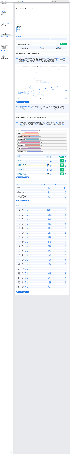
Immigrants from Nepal (20, 173)
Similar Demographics (20, 29)
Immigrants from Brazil (20, 169)
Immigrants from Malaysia (21, 168)
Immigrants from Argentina (21, 164)
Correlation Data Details (21, 31)
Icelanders (18, 156)
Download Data (21, 101)
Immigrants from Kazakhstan (21, 174)
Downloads (25, 1)
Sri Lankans (19, 165)
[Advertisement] (28, 17)
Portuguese (19, 160)
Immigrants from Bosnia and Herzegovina (23, 161)
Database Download (4, 3)
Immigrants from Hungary (21, 157)
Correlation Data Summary (21, 30)
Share (27, 101)
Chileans (18, 166)
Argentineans (19, 159)
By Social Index (3, 12)
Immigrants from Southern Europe (22, 170)
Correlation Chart (19, 28)
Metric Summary (19, 27)
